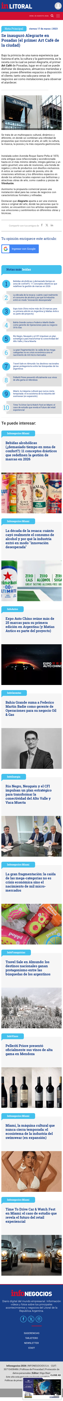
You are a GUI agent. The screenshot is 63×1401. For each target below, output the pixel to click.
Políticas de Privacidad (32, 1369)
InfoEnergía (13, 776)
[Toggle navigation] (58, 16)
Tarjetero (31, 1338)
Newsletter (31, 1343)
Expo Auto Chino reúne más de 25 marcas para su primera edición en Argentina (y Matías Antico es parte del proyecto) (36, 311)
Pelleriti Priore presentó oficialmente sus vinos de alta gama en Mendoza (35, 378)
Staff (31, 1348)
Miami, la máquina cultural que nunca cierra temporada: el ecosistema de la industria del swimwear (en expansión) (34, 393)
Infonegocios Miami (18, 433)
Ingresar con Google (23, 248)
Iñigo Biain (45, 1373)
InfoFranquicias (16, 952)
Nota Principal (14, 28)
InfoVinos (12, 1036)
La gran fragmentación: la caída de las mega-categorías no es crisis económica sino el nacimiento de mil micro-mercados (34, 352)
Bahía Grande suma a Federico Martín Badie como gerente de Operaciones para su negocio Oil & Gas (35, 325)
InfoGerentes (14, 692)
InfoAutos (12, 609)
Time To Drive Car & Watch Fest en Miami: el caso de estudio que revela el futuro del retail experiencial (34, 407)
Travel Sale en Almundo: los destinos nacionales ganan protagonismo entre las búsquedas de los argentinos (36, 366)
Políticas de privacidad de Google (20, 1380)
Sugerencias (31, 1333)
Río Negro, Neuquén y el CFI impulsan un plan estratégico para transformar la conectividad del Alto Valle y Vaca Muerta (35, 338)
